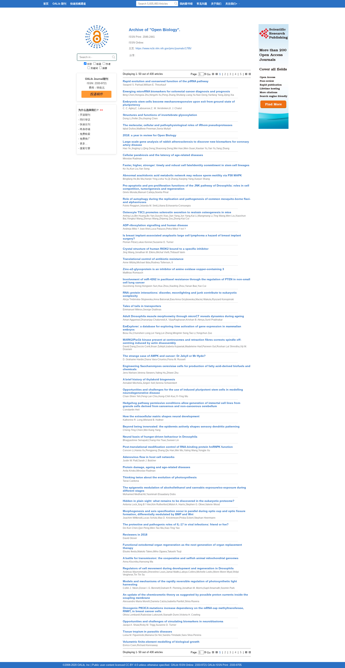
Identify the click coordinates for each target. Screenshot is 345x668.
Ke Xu (126, 168)
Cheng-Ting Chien (133, 430)
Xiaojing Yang (186, 179)
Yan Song (144, 168)
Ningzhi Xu (156, 95)
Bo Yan (150, 215)
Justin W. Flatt (130, 460)
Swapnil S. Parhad (133, 84)
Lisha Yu (162, 179)
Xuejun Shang (202, 179)
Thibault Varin (177, 252)
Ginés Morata (130, 192)
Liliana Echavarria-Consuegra (174, 205)
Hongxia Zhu (142, 95)
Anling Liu (128, 215)
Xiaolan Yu (201, 148)
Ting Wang (219, 215)
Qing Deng (149, 148)
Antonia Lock (130, 504)
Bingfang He (129, 179)
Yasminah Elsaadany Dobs (161, 494)
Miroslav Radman (132, 158)
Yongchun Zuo (204, 333)
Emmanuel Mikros (132, 309)
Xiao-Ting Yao (172, 528)
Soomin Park (228, 588)
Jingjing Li (137, 148)
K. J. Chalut (175, 108)
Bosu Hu (127, 333)
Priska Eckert (186, 517)
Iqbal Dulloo (129, 128)
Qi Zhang (173, 179)
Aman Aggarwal (131, 319)
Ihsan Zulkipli (158, 346)
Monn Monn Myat (222, 571)
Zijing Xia (229, 95)
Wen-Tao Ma (157, 528)
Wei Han (178, 148)
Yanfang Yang (215, 95)
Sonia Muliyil (164, 128)
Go (208, 74)
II (172, 262)
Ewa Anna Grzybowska (182, 299)
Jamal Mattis (173, 571)
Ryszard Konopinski (223, 299)
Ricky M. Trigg (147, 625)
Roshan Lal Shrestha (228, 346)
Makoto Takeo (145, 551)
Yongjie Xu (204, 450)
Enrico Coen (129, 645)
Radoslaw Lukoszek (152, 614)
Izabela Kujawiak (175, 346)
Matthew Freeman (146, 128)
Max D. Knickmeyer (168, 517)
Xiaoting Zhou (176, 286)
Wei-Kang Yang (152, 430)
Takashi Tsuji (174, 551)
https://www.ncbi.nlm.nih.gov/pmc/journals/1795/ (163, 48)
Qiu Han (169, 450)
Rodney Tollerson (160, 262)
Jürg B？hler (144, 504)
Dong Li (127, 118)
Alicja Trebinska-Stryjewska (138, 299)
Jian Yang (174, 215)
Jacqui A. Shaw (131, 625)
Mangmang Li (205, 215)
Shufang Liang (184, 95)
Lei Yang (156, 333)
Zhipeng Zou (166, 218)
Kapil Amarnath (211, 588)
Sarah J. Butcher (147, 460)
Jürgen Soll (149, 383)
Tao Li (192, 333)
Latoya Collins (188, 571)
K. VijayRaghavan (175, 319)
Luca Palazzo (158, 228)
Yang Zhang (222, 148)
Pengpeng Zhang (155, 450)
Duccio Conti (143, 346)
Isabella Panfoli (175, 601)
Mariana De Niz (153, 635)
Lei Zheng (166, 333)
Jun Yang (185, 215)
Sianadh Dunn (171, 614)
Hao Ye (127, 148)
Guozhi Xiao (161, 215)
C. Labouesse (142, 108)
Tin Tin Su (139, 574)
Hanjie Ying (151, 179)
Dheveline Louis (157, 571)
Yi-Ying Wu (182, 396)
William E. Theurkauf (155, 84)
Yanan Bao (191, 286)
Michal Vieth (163, 252)
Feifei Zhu (137, 118)
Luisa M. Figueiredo (133, 635)
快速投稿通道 (78, 3)
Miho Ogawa (160, 551)
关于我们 (216, 3)
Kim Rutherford (160, 504)
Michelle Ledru (204, 571)
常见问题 (202, 3)
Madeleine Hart (193, 346)
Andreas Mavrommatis (135, 571)
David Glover (130, 538)
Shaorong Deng (164, 148)
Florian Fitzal (130, 242)
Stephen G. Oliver (195, 504)
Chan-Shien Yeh (132, 396)
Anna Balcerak (161, 299)
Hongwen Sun (149, 286)
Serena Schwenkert (166, 383)
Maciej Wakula (203, 299)
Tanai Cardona (131, 481)
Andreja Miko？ (131, 228)
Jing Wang (128, 252)
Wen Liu (230, 215)
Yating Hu (160, 372)
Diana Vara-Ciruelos (156, 359)
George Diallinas (152, 309)
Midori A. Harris (177, 504)
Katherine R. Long (133, 419)
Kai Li (194, 215)
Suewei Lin (173, 440)
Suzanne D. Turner (163, 242)
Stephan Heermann (204, 517)
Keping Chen (150, 118)
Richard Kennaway (147, 645)
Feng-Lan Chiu (149, 396)
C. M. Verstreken (160, 108)
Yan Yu (212, 148)
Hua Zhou (163, 286)
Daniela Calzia (159, 601)
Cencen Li (128, 450)
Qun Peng (143, 528)
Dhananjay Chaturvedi (153, 319)
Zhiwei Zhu (172, 372)
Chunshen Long (141, 333)
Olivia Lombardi (131, 614)
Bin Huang (140, 215)
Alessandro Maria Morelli (136, 601)
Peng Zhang (168, 95)
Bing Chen (128, 95)
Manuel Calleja (146, 192)
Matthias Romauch (133, 272)
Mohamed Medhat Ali (134, 494)
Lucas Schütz (150, 517)
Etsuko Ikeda (130, 551)
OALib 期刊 (59, 3)
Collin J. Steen (131, 588)
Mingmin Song (180, 333)
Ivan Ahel (145, 228)
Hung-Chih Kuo (166, 396)
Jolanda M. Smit (148, 205)
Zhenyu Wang (151, 218)
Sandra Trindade (172, 635)
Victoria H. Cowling (189, 614)
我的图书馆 (186, 3)
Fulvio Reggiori (131, 205)
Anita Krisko (129, 470)
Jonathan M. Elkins (145, 252)
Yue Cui (202, 286)
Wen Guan (189, 148)
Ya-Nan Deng (200, 95)
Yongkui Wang (135, 218)
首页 (46, 3)
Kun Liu (134, 168)
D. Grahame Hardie (133, 359)
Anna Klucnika (131, 561)
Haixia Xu (140, 450)
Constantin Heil (131, 409)
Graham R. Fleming (170, 588)
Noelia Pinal (162, 192)
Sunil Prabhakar (214, 319)
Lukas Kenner (144, 242)
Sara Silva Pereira (191, 635)
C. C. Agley (129, 108)
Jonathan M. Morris (192, 588)
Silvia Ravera (192, 601)
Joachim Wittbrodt (132, 517)
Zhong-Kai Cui (181, 218)
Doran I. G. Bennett (149, 588)
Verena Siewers (146, 372)
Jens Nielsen (130, 372)
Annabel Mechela (132, 383)
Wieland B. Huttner (153, 419)
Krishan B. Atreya (195, 319)
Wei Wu (179, 450)
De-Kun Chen (130, 528)
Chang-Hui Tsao (157, 440)
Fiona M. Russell (176, 359)
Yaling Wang (191, 450)
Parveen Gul (209, 346)
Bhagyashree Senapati (135, 440)
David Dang (129, 346)
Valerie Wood (212, 504)
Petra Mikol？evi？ (176, 228)
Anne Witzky (129, 262)
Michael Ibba (144, 262)
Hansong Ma (146, 561)
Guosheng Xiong (132, 286)
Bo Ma (140, 179)
